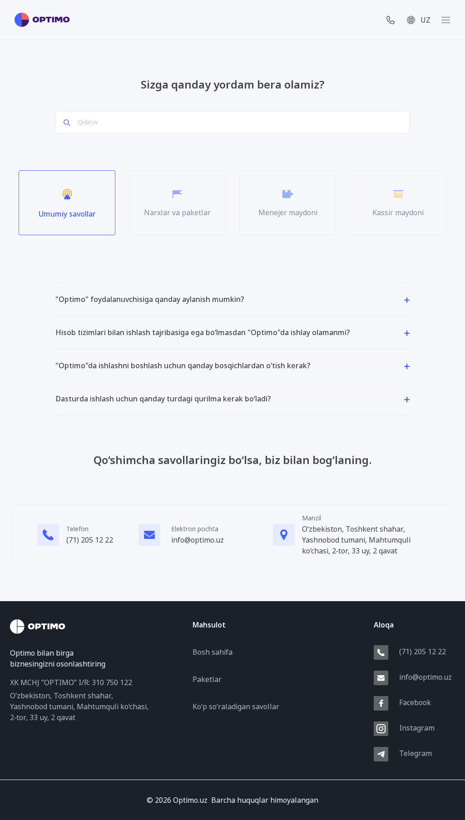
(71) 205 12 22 (89, 540)
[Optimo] (42, 20)
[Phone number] (389, 20)
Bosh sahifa (212, 652)
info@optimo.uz (197, 540)
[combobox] (422, 20)
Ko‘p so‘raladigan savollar (236, 706)
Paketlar (207, 679)
